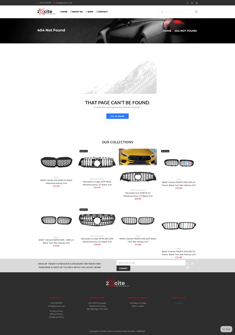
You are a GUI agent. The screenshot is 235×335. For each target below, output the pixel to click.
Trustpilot (178, 303)
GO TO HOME (117, 116)
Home (167, 30)
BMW (56, 177)
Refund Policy (56, 314)
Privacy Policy (56, 311)
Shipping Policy (56, 317)
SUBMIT (123, 268)
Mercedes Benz (97, 179)
